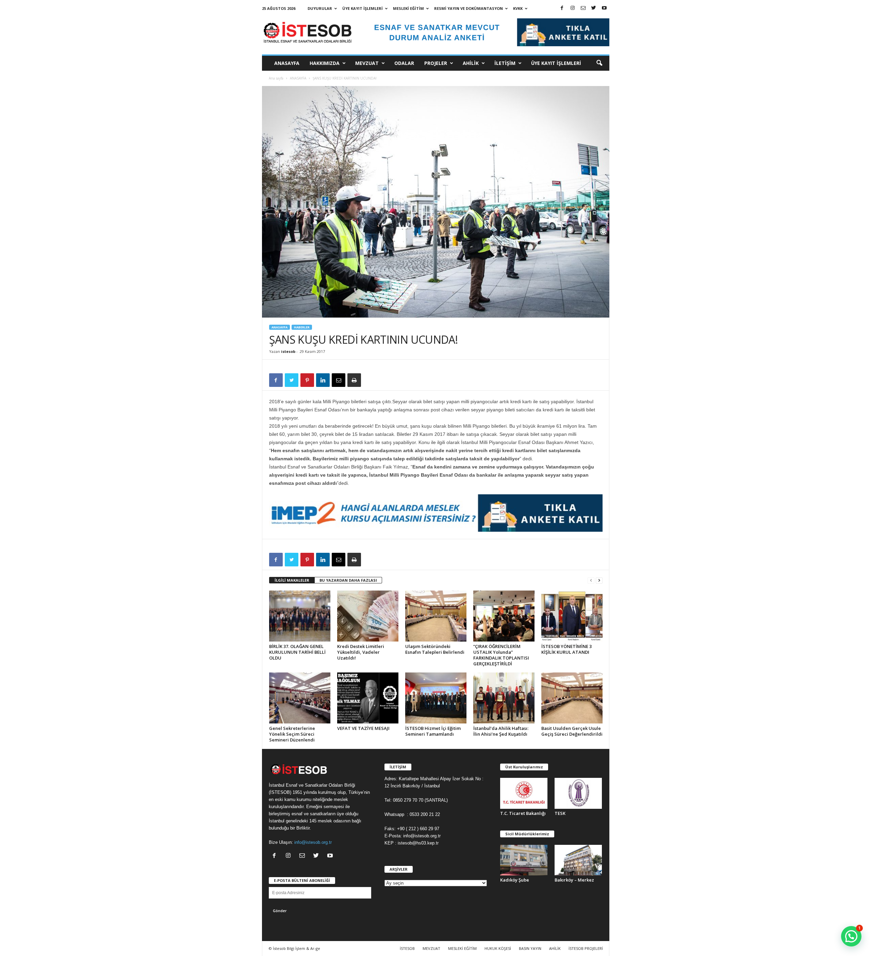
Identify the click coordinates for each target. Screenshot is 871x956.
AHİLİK (471, 63)
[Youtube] (604, 8)
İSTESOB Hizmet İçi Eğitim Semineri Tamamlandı (433, 731)
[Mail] (583, 8)
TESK (560, 813)
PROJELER (435, 63)
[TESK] (578, 793)
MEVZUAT (367, 63)
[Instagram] (573, 8)
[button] (599, 63)
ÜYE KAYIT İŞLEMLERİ (362, 8)
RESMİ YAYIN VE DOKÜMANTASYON (468, 8)
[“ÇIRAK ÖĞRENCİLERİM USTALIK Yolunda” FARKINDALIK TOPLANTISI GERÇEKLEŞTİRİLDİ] (504, 616)
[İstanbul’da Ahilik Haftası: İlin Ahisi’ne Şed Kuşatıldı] (504, 697)
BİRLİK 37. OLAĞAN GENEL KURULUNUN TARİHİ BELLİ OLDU (297, 652)
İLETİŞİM (504, 63)
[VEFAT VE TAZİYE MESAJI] (367, 697)
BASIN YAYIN (530, 948)
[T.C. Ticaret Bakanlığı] (524, 793)
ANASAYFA (286, 63)
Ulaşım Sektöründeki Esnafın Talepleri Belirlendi (434, 649)
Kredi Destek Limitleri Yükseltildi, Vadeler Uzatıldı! (360, 652)
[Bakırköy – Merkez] (578, 860)
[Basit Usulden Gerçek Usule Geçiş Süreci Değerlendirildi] (572, 697)
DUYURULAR (320, 8)
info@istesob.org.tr (313, 842)
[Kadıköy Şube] (524, 860)
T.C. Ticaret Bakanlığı (523, 813)
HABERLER (302, 327)
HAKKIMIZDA (325, 63)
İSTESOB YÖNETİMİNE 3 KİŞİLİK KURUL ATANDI (566, 649)
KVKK (518, 8)
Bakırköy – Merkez (574, 880)
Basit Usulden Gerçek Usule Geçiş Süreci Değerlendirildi (572, 731)
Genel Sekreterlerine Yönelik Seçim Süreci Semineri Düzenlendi (292, 734)
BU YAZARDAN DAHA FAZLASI (348, 580)
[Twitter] (594, 8)
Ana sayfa (276, 78)
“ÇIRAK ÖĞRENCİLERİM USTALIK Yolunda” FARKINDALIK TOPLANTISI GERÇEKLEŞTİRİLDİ (501, 655)
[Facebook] (562, 8)
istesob (288, 351)
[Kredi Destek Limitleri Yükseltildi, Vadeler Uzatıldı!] (367, 616)
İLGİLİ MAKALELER (292, 580)
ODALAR (404, 63)
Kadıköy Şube (514, 880)
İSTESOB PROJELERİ (586, 948)
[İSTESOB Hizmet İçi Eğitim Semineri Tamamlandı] (435, 697)
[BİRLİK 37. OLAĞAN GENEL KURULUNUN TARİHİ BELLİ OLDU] (299, 616)
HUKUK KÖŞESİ (497, 948)
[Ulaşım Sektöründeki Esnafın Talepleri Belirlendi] (435, 616)
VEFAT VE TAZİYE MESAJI (363, 728)
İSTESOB (407, 948)
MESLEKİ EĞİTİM (408, 8)
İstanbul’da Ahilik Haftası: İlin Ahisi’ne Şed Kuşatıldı (500, 731)
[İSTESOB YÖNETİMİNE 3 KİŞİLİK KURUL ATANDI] (572, 616)
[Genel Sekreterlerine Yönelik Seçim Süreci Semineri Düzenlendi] (299, 697)
